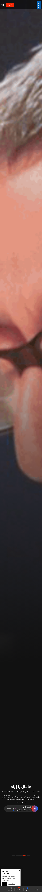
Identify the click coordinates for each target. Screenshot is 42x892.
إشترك (10, 5)
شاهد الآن (27, 807)
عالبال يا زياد (21, 786)
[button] (28, 855)
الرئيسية (36, 890)
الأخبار (27, 890)
